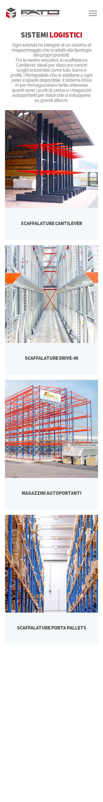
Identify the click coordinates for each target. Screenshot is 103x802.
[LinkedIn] (60, 711)
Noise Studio (62, 786)
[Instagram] (51, 711)
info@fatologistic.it (56, 724)
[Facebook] (43, 711)
